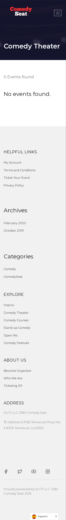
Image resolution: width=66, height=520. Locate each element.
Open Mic (11, 335)
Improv (9, 305)
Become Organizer (18, 371)
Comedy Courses (16, 320)
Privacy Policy (14, 185)
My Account (12, 162)
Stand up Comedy (17, 328)
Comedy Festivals (16, 343)
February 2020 (15, 223)
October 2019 (14, 230)
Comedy (10, 269)
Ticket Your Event (17, 177)
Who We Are (13, 378)
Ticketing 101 (13, 386)
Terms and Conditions (19, 170)
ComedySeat (13, 276)
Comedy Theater (16, 313)
